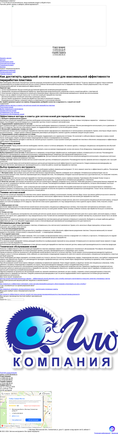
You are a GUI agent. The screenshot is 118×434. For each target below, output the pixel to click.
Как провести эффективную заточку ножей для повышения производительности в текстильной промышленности (40, 294)
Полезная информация (102, 433)
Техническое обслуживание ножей (12, 114)
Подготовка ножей (6, 107)
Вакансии (115, 433)
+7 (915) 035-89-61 (59, 51)
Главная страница (6, 74)
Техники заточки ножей (8, 111)
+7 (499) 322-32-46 (59, 49)
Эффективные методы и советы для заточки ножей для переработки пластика (27, 105)
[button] (5, 58)
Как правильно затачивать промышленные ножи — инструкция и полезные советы (29, 289)
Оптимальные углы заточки (9, 112)
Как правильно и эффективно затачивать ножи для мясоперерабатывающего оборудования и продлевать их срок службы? (43, 284)
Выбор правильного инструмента (11, 109)
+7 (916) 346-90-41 (59, 55)
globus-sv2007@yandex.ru (8, 374)
